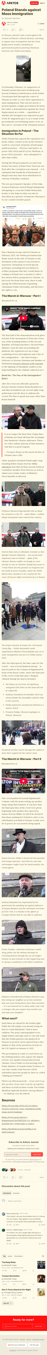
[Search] (43, 1256)
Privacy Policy (40, 1162)
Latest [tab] (10, 1256)
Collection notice (38, 1339)
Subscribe (34, 3)
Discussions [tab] (18, 1256)
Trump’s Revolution (11, 1276)
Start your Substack (17, 1345)
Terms (28, 1339)
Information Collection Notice (22, 1162)
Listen (42, 24)
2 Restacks (27, 1170)
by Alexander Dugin (9, 1265)
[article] (23, 1266)
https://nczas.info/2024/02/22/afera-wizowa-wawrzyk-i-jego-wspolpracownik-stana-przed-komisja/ (22, 1108)
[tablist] (11, 1193)
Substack (12, 1350)
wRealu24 (6, 467)
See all (6, 1303)
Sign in (42, 3)
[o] (23, 68)
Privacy (22, 1339)
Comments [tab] (7, 1193)
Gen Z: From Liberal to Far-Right (16, 1290)
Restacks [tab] (16, 1193)
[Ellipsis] (44, 1213)
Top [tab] (4, 1256)
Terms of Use (34, 1159)
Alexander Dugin (17, 1268)
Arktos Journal (12, 22)
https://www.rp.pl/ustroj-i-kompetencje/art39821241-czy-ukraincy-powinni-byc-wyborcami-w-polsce (21, 1120)
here (4, 378)
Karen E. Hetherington (15, 1230)
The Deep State (9, 1262)
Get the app (34, 1345)
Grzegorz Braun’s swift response (28, 363)
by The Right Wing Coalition (12, 1292)
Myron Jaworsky (13, 1213)
